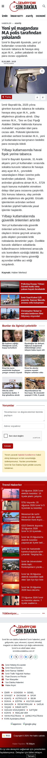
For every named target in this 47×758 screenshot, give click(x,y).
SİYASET (8, 696)
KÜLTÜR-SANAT (33, 701)
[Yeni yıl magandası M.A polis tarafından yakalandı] (23, 80)
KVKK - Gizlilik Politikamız (13, 756)
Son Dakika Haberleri (14, 682)
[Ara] (44, 6)
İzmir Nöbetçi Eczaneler (15, 665)
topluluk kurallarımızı (27, 455)
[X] (16, 657)
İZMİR (4, 16)
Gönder (7, 446)
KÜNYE (7, 713)
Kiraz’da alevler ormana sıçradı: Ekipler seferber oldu (34, 370)
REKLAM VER (21, 713)
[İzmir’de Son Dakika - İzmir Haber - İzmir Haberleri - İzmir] (23, 6)
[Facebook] (11, 657)
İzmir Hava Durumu (13, 668)
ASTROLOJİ (20, 698)
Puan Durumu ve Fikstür (15, 677)
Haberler (6, 23)
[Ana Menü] (3, 6)
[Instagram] (21, 657)
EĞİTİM (18, 701)
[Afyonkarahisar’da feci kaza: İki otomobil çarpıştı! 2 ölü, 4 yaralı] (35, 383)
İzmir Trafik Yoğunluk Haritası (17, 674)
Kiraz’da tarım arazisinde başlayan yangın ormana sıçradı (12, 370)
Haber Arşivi (10, 685)
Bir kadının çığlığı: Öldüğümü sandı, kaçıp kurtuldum (10, 345)
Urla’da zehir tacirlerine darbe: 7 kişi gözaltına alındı (11, 393)
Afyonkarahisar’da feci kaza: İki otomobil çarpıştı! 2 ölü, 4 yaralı (34, 393)
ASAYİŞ (29, 16)
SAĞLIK (40, 704)
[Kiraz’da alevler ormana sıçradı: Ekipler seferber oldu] (35, 360)
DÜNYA (7, 701)
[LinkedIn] (26, 657)
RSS (7, 736)
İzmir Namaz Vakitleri (14, 671)
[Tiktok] (31, 657)
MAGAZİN (8, 704)
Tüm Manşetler (11, 679)
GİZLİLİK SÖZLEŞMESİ (14, 710)
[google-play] (29, 724)
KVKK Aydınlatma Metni (14, 719)
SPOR (33, 696)
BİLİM (33, 698)
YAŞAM (7, 707)
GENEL (30, 693)
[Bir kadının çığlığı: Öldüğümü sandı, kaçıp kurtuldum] (12, 335)
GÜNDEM (18, 693)
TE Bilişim (30, 744)
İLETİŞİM (33, 710)
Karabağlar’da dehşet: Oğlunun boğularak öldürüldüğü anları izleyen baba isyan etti (35, 346)
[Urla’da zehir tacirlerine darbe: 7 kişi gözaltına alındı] (12, 383)
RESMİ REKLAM (24, 704)
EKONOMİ (40, 16)
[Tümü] (43, 613)
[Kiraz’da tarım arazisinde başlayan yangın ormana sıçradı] (12, 360)
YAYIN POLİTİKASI (12, 716)
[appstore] (16, 724)
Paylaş (8, 97)
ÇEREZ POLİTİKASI (34, 716)
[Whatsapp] (35, 657)
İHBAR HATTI (17, 16)
